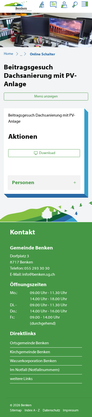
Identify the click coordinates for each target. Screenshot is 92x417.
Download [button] (46, 153)
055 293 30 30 (37, 268)
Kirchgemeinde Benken (30, 352)
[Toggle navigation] (84, 4)
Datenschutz (51, 410)
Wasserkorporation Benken (33, 361)
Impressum (70, 410)
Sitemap (16, 410)
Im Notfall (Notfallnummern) (35, 370)
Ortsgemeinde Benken (29, 343)
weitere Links (21, 378)
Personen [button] (23, 182)
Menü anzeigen (46, 96)
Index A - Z (32, 410)
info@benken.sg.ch (38, 274)
